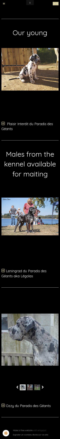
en (54, 3)
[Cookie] (6, 433)
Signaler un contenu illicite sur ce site (30, 434)
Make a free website (22, 430)
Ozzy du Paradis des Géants (28, 406)
